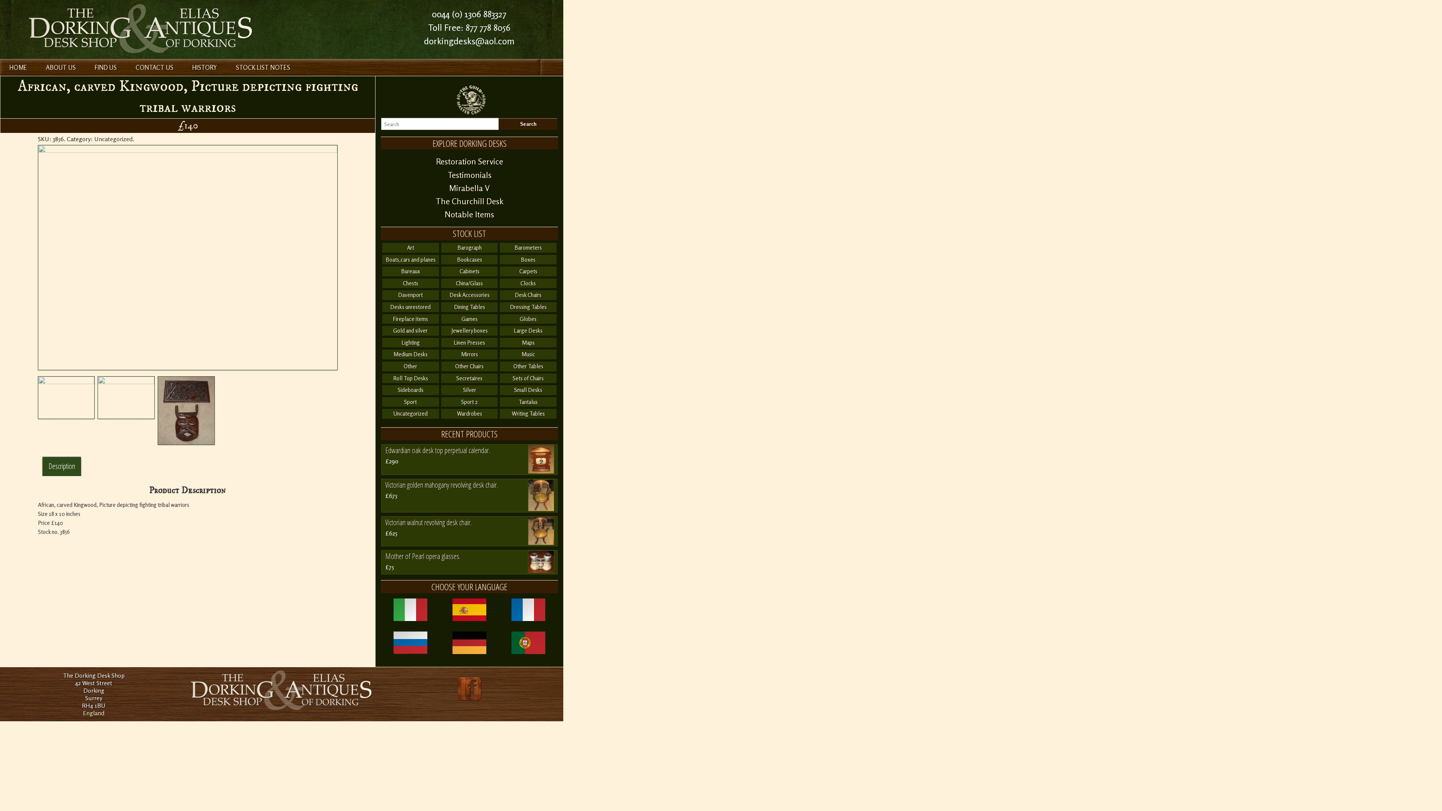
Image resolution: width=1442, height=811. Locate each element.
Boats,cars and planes (411, 259)
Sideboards (411, 389)
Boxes (528, 259)
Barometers (528, 247)
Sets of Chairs (528, 378)
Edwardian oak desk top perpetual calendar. (437, 450)
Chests (410, 283)
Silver (469, 389)
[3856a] (126, 397)
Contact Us (154, 67)
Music (528, 354)
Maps (528, 342)
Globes (528, 319)
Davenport (410, 294)
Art (410, 247)
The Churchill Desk (470, 201)
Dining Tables (469, 307)
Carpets (528, 271)
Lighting (410, 342)
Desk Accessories (469, 294)
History (204, 67)
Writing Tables (528, 413)
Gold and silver (410, 330)
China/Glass (469, 283)
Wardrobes (469, 413)
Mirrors (469, 354)
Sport (410, 402)
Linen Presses (469, 342)
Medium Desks (411, 354)
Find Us (106, 67)
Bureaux (410, 271)
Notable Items (469, 214)
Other (410, 366)
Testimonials (470, 175)
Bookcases (469, 259)
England (93, 713)
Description (61, 466)
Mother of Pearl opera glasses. (422, 556)
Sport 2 (469, 402)
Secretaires (469, 378)
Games (470, 319)
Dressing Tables (528, 307)
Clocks (528, 283)
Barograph (469, 247)
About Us (61, 67)
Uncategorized (113, 139)
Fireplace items (410, 319)
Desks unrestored (410, 307)
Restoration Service (469, 161)
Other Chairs (469, 366)
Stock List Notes (263, 67)
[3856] (188, 257)
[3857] (186, 410)
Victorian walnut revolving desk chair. (428, 522)
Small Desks (528, 389)
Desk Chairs (528, 294)
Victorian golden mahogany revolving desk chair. (441, 485)
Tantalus (528, 402)
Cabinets (470, 271)
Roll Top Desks (410, 378)
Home (18, 67)
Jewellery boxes (469, 330)
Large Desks (528, 330)
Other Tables (528, 366)
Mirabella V (469, 188)
